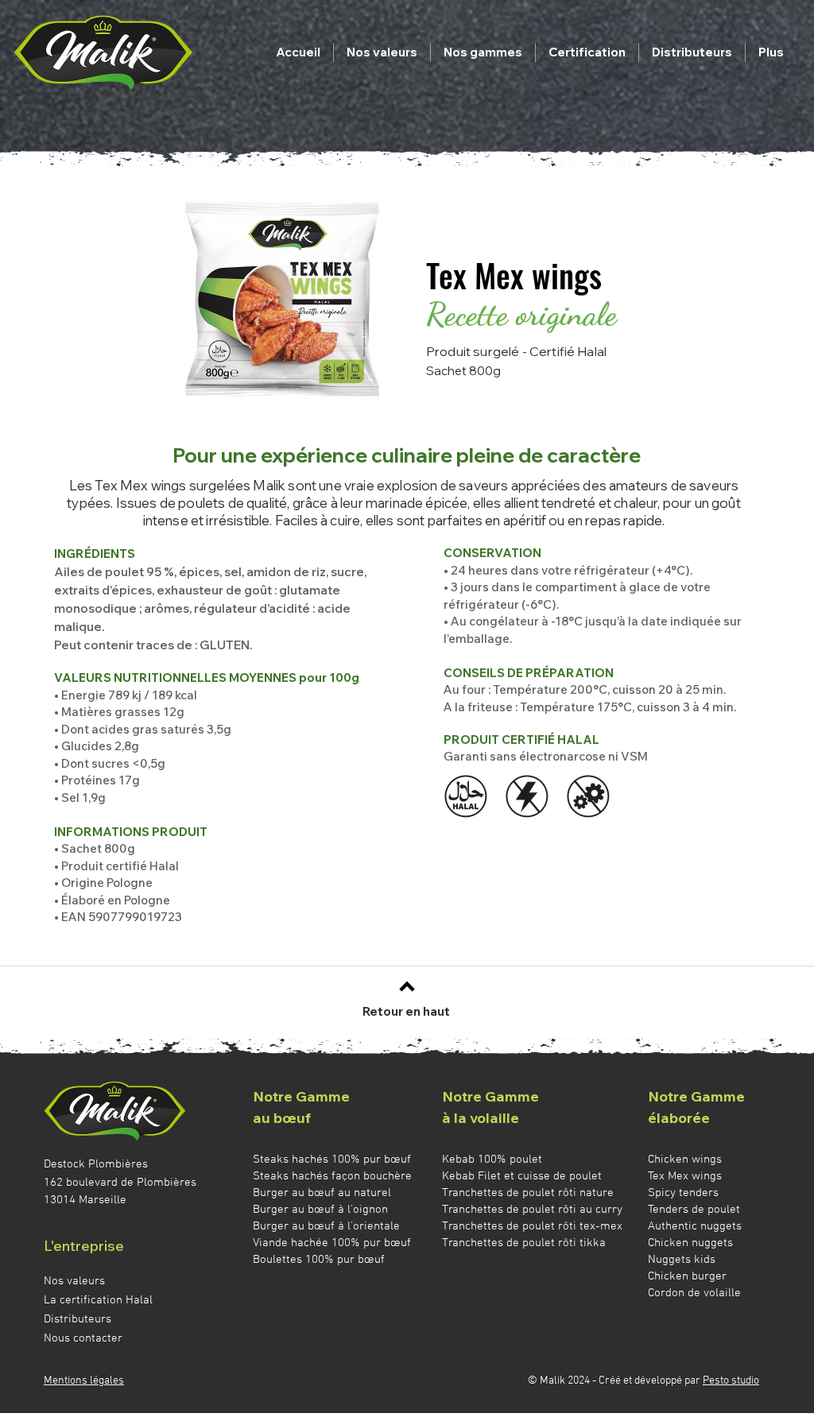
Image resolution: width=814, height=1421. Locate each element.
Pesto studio (731, 1381)
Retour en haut (406, 1011)
